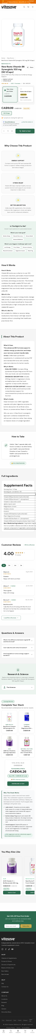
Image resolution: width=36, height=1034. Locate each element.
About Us (4, 996)
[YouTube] (12, 949)
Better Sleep (6, 236)
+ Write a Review (29, 545)
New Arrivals (5, 974)
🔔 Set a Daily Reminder (18, 463)
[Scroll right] (34, 876)
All (3, 565)
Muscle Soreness (8, 250)
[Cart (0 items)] (28, 7)
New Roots (10, 58)
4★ (15, 565)
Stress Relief (29, 236)
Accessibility (26, 1028)
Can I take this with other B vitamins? (15, 647)
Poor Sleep (17, 247)
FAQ (2, 983)
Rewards (4, 1002)
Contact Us (31, 2)
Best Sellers (4, 971)
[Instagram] (2, 949)
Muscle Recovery (18, 236)
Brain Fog (30, 250)
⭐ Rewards (4, 2)
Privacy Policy (10, 1028)
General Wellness (18, 239)
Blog (2, 1005)
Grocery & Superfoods (8, 964)
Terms (18, 1028)
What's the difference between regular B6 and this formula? (16, 640)
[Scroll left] (1, 876)
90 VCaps (7, 113)
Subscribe (26, 926)
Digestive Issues (20, 250)
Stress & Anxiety (27, 247)
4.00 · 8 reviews (15, 83)
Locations (4, 999)
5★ (9, 565)
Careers (3, 1009)
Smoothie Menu (6, 1012)
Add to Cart (26, 131)
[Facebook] (6, 949)
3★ (21, 565)
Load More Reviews (10, 618)
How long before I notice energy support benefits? (16, 654)
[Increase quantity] (12, 131)
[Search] (24, 7)
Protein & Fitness (6, 961)
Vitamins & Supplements (9, 958)
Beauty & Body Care (7, 968)
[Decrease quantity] (4, 131)
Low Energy (7, 247)
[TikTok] (9, 949)
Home (3, 58)
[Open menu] (33, 7)
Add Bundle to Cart (18, 783)
